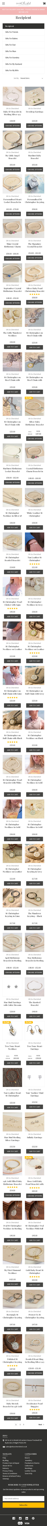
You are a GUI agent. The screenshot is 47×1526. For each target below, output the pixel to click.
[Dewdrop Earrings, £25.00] (34, 96)
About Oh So (7, 1466)
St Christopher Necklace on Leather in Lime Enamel (34, 649)
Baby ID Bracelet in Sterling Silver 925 (12, 113)
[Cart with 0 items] (44, 4)
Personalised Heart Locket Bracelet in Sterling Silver (12, 202)
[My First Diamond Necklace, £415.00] (12, 1254)
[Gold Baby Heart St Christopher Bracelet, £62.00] (34, 1254)
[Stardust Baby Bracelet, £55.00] (34, 140)
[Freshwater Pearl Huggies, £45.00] (34, 1388)
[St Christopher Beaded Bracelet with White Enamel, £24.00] (12, 542)
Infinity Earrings (34, 1137)
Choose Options (12, 125)
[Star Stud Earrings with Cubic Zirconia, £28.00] (12, 987)
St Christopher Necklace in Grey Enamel (34, 605)
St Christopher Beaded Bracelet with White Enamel (12, 560)
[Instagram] (20, 1518)
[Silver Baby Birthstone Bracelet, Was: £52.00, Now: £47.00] (34, 406)
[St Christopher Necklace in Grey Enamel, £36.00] (34, 586)
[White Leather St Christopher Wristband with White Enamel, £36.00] (34, 497)
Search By (28, 1473)
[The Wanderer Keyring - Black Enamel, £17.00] (34, 898)
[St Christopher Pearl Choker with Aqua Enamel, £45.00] (12, 586)
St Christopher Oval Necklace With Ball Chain (34, 1228)
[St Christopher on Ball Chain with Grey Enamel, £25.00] (34, 675)
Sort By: (16, 78)
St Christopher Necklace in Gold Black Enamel (12, 827)
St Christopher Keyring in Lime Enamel (12, 916)
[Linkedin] (26, 1518)
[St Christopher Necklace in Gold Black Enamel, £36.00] (12, 809)
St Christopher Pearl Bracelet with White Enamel (12, 783)
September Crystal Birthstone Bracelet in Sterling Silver (12, 291)
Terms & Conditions (10, 1473)
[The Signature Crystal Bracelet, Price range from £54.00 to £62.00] (34, 228)
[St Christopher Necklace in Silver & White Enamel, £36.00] (12, 497)
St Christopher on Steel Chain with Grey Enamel (12, 380)
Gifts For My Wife (12, 70)
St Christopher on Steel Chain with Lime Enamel (34, 380)
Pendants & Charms (32, 1463)
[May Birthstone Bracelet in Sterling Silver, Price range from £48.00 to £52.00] (34, 942)
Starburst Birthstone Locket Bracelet (12, 470)
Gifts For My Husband (13, 64)
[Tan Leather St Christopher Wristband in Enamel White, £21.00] (34, 542)
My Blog (6, 1460)
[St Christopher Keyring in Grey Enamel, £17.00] (34, 853)
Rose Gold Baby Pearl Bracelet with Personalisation (34, 1184)
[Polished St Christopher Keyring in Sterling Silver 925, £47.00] (12, 1343)
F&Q (4, 1458)
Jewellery (28, 1460)
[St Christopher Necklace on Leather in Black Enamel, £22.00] (12, 853)
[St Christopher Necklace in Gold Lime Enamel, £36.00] (34, 764)
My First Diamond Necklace (12, 1271)
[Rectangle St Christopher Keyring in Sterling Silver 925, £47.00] (12, 1299)
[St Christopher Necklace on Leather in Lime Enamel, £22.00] (34, 631)
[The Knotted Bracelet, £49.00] (34, 987)
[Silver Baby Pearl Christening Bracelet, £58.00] (34, 273)
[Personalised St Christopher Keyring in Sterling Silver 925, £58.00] (34, 184)
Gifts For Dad (10, 45)
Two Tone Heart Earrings (34, 1047)
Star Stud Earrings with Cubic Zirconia (12, 1003)
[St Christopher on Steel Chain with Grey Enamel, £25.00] (12, 361)
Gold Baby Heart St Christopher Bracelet (34, 1273)
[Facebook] (14, 1518)
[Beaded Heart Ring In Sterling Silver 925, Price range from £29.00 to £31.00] (34, 1343)
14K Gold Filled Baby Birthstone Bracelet (12, 1182)
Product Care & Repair (11, 1463)
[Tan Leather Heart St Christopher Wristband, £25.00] (12, 1077)
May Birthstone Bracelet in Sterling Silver (35, 961)
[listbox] (31, 78)
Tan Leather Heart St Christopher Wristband (12, 1096)
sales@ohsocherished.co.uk (16, 1446)
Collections (29, 1466)
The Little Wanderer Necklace (12, 334)
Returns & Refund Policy (12, 1476)
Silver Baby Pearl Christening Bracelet (34, 289)
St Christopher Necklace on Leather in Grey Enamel (12, 649)
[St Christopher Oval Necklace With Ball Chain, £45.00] (34, 1210)
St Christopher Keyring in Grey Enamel (34, 872)
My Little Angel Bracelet (12, 157)
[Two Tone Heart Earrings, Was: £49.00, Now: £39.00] (34, 1030)
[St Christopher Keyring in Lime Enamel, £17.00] (12, 898)
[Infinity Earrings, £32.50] (34, 1122)
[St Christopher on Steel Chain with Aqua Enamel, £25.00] (12, 406)
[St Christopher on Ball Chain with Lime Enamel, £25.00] (12, 675)
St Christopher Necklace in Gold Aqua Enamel (34, 827)
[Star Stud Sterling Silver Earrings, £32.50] (12, 1122)
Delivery (6, 1468)
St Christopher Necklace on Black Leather (34, 738)
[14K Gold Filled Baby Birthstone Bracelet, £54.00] (12, 1165)
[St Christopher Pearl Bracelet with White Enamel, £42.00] (12, 764)
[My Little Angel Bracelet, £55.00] (12, 140)
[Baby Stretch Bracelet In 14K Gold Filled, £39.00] (12, 1388)
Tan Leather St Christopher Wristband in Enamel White (34, 561)
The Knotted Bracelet (34, 1003)
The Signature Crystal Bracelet (34, 245)
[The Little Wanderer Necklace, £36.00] (12, 317)
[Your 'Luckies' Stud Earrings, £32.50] (34, 1077)
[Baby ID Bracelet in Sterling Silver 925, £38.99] (12, 96)
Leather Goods (30, 1471)
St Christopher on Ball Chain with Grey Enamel (34, 694)
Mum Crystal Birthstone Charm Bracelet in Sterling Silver (12, 248)
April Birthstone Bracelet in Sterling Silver (12, 961)
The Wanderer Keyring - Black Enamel (34, 916)
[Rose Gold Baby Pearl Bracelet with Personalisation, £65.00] (34, 1165)
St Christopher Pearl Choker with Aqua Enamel (12, 605)
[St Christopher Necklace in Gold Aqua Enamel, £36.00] (34, 809)
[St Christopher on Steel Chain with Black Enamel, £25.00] (34, 317)
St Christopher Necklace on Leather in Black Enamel (12, 872)
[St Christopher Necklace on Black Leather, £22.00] (34, 720)
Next (40, 1425)
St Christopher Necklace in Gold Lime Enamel (34, 783)
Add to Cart (12, 347)
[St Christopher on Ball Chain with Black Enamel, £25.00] (12, 720)
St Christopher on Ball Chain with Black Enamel (12, 738)
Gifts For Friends (11, 32)
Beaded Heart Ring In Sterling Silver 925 (34, 1360)
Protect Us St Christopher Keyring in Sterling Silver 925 (34, 1317)
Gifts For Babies (11, 38)
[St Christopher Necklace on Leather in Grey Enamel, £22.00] (12, 631)
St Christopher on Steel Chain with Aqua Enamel (12, 425)
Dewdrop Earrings (34, 111)
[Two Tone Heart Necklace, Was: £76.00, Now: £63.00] (12, 1030)
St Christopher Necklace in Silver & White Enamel (12, 516)
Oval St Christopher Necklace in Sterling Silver (12, 1228)
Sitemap (6, 1479)
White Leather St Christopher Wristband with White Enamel (34, 517)
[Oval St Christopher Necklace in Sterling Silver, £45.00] (12, 1210)
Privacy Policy (8, 1471)
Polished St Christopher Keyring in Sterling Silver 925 (12, 1362)
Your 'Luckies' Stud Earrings (34, 1094)
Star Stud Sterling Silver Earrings (12, 1138)
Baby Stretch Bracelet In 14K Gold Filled (12, 1406)
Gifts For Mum (10, 51)
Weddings (28, 1468)
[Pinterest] (33, 1518)
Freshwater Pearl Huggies (35, 1405)
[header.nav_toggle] (3, 3)
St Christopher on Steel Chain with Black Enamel (34, 336)
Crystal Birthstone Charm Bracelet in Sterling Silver (34, 471)
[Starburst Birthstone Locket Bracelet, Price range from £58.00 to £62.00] (12, 453)
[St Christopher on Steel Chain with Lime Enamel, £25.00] (34, 361)
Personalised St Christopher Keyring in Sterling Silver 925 (34, 202)
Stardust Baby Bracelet (34, 157)
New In (27, 1458)
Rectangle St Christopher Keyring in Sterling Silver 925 (12, 1317)
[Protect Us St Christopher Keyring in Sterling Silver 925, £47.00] (34, 1299)
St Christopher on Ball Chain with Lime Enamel (12, 694)
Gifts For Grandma (12, 57)
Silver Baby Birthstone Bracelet (34, 423)
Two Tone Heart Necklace (12, 1047)
